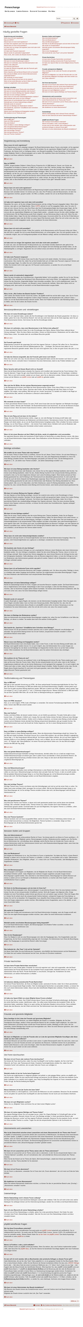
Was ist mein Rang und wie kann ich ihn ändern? (18, 79)
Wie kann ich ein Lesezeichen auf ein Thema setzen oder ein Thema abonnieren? (60, 102)
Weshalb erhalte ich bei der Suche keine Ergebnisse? (58, 86)
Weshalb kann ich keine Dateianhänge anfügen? (18, 102)
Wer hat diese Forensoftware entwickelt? (54, 122)
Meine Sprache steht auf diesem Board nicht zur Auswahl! (21, 72)
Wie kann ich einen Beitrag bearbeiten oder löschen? (19, 91)
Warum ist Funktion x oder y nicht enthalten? (55, 123)
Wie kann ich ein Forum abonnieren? (53, 105)
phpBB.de (40, 377)
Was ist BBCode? (9, 119)
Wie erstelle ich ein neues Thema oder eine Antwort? (19, 89)
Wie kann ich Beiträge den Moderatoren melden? (18, 106)
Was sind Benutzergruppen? (50, 42)
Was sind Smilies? (9, 123)
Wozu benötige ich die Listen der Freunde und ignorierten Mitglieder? (59, 72)
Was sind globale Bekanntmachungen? (15, 126)
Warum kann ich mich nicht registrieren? (16, 42)
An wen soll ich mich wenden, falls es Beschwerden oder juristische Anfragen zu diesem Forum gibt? (59, 126)
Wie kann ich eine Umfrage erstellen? (15, 95)
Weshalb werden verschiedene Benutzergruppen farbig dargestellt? (58, 48)
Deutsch (39, 7)
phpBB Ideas (25, 1249)
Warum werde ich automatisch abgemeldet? (17, 53)
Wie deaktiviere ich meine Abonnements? (54, 107)
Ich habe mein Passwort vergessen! (14, 51)
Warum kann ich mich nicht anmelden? (15, 45)
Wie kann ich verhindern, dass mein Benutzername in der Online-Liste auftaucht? (21, 63)
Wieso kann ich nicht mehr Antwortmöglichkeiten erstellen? (21, 96)
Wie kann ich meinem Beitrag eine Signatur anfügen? (19, 93)
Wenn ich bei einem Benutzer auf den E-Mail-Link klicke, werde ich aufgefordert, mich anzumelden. (20, 82)
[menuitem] (17, 23)
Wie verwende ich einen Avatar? (13, 77)
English (42, 7)
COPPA (37, 206)
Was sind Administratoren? (50, 38)
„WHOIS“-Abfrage (73, 1263)
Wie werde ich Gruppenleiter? (51, 45)
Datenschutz (47, 7)
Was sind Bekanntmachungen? (13, 128)
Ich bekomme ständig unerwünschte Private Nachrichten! (59, 61)
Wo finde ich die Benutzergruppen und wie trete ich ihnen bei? (60, 43)
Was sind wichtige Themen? (12, 130)
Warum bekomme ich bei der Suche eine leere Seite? (58, 88)
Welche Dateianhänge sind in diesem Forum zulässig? (58, 113)
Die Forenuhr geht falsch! (11, 66)
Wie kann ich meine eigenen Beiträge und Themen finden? (59, 92)
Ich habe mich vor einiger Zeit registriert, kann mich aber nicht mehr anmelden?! (22, 48)
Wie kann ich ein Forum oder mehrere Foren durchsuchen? (59, 84)
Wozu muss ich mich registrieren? (14, 38)
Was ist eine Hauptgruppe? (50, 51)
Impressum (52, 7)
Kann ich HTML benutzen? (12, 121)
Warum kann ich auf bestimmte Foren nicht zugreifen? (20, 100)
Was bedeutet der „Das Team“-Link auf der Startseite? (58, 53)
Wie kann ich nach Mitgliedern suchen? (53, 90)
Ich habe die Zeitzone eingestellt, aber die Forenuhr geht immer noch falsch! (20, 69)
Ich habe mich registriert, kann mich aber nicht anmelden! (21, 43)
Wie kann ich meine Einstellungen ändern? (16, 61)
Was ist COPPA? (9, 40)
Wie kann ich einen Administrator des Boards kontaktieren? (59, 129)
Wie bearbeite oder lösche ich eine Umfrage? (17, 98)
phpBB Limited (26, 377)
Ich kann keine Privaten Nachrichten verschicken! (56, 59)
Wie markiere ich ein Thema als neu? (15, 113)
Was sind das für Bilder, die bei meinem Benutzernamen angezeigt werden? (20, 75)
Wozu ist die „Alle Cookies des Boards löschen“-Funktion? (21, 55)
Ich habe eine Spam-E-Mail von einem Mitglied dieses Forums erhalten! (60, 63)
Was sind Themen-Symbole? (12, 134)
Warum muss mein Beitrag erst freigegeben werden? (19, 111)
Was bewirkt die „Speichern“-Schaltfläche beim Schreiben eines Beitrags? (21, 108)
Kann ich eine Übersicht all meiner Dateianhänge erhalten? (59, 115)
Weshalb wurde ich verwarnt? (13, 104)
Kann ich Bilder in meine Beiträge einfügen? (17, 125)
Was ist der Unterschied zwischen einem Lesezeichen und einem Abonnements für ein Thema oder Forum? (59, 99)
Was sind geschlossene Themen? (14, 132)
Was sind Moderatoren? (49, 40)
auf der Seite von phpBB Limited (48, 1234)
